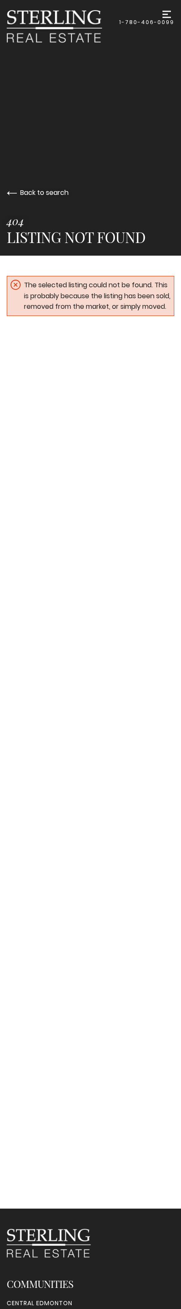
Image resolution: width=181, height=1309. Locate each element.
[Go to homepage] (63, 26)
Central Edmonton (39, 1303)
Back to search (44, 192)
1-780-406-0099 (146, 22)
